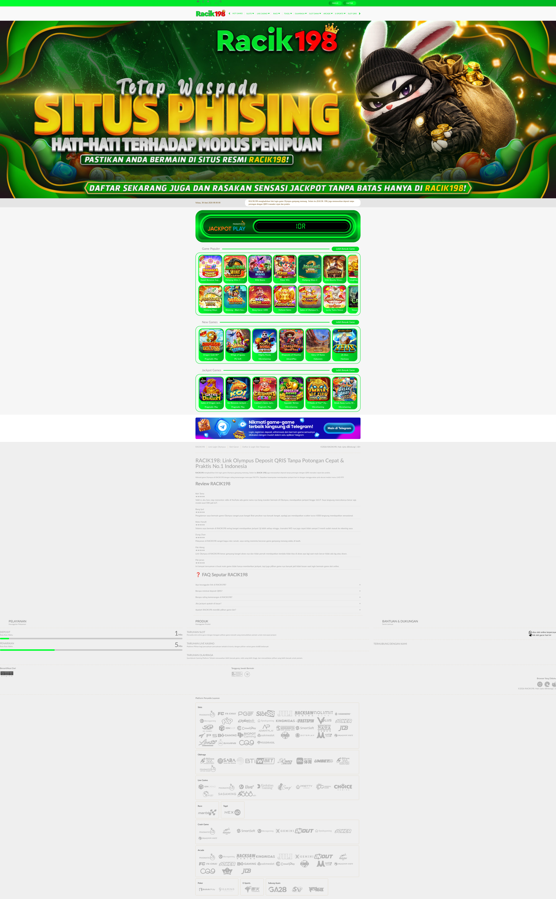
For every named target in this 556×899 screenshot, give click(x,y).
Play (239, 228)
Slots (249, 13)
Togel (287, 13)
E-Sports (339, 13)
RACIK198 (200, 447)
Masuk (335, 3)
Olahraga (300, 13)
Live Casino (262, 13)
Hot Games (237, 13)
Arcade (327, 13)
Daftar (349, 3)
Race (275, 13)
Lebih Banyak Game (345, 249)
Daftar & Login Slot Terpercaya (256, 447)
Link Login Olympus (217, 447)
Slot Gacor (234, 447)
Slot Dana (314, 13)
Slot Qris (352, 13)
